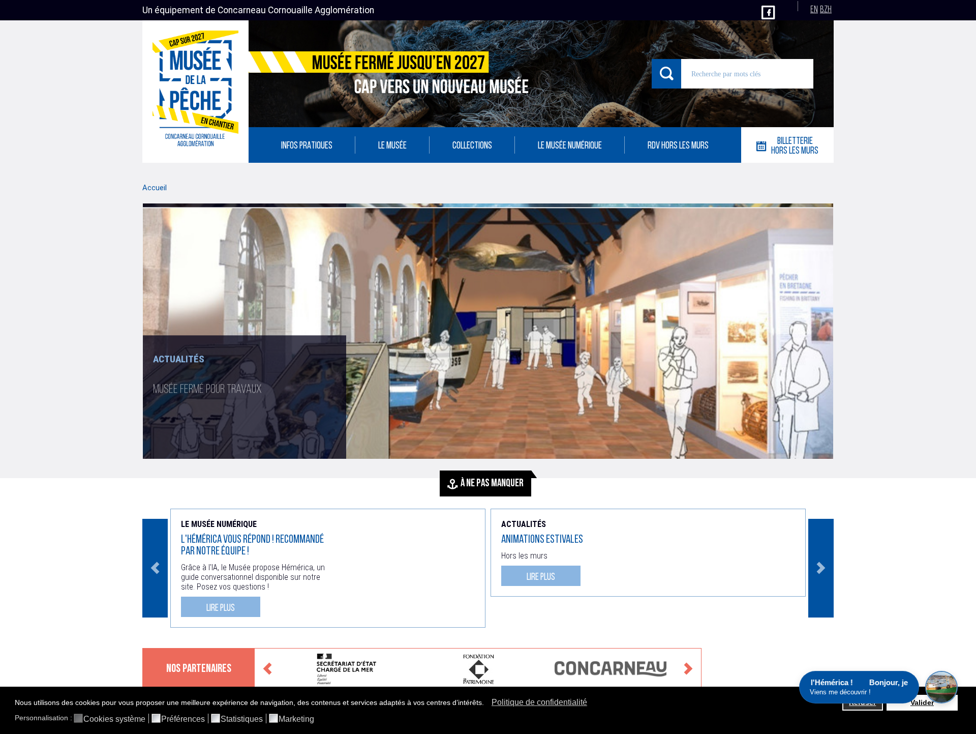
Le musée (392, 146)
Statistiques (242, 719)
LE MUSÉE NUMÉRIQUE (570, 146)
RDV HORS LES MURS (678, 146)
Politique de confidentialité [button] (539, 702)
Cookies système (114, 719)
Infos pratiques (306, 146)
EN (814, 10)
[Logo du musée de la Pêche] (195, 91)
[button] (486, 703)
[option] (488, 331)
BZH (826, 10)
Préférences (183, 719)
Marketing (296, 719)
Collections (472, 146)
